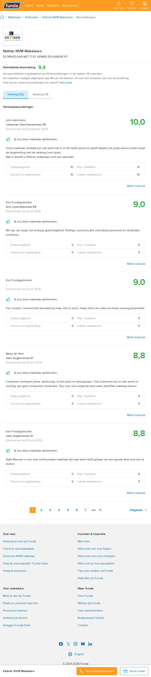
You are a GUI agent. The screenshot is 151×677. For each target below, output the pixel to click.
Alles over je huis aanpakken (96, 563)
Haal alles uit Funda (90, 578)
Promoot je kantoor (15, 610)
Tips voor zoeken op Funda (95, 571)
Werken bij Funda (89, 603)
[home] (3, 17)
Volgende (136, 510)
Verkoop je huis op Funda (19, 541)
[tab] (15, 95)
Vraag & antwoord (14, 571)
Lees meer (65, 82)
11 (100, 510)
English (79, 654)
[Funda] (12, 5)
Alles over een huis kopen (94, 549)
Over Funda (85, 596)
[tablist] (28, 95)
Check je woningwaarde (18, 549)
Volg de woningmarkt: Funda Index (25, 563)
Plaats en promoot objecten (20, 603)
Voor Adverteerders (90, 610)
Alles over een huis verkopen (96, 556)
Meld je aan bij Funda (17, 596)
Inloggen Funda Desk (16, 625)
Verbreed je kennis (15, 618)
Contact (83, 625)
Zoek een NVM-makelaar (19, 556)
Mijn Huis (84, 541)
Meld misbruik (136, 186)
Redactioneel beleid (91, 618)
